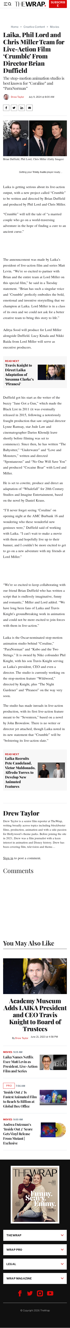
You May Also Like (28, 943)
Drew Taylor (17, 96)
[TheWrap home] (30, 4)
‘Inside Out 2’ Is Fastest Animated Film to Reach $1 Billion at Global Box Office (20, 1099)
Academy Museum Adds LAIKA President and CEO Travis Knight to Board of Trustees (35, 1014)
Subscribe (58, 4)
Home (14, 26)
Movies (54, 26)
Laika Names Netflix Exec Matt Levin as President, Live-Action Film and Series (20, 1064)
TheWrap (13, 1235)
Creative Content (34, 26)
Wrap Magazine (19, 1278)
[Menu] (7, 4)
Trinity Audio (39, 172)
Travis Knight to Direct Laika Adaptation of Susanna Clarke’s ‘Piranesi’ (19, 374)
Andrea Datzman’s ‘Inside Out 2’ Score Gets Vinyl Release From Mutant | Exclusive (17, 1133)
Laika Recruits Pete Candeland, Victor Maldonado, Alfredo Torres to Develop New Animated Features (20, 772)
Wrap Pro (14, 1249)
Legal (11, 1264)
